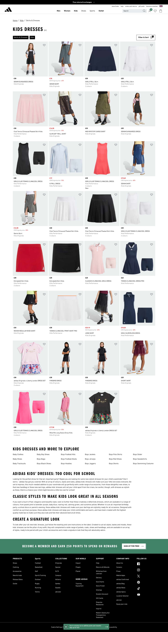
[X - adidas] (146, 576)
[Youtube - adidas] (146, 595)
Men (58, 11)
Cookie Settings (56, 627)
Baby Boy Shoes (43, 454)
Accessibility (112, 627)
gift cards (141, 6)
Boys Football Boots (69, 459)
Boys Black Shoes (44, 464)
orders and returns (131, 6)
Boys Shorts (114, 464)
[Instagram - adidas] (146, 570)
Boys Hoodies (66, 464)
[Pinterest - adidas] (146, 583)
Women (67, 11)
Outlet (101, 11)
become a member (152, 6)
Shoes (83, 11)
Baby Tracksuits (19, 464)
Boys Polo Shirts (115, 454)
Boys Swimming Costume (143, 464)
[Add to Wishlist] (44, 45)
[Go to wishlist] (155, 11)
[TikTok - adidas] (146, 589)
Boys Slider (137, 454)
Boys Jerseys (90, 459)
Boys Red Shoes (115, 459)
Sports (92, 11)
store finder (115, 6)
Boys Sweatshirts (140, 459)
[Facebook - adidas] (146, 564)
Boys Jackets (90, 454)
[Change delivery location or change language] (161, 6)
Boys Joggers (90, 464)
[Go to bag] (160, 11)
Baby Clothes (18, 454)
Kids (76, 11)
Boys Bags (41, 459)
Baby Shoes (17, 459)
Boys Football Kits (68, 454)
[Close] (66, 626)
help (122, 6)
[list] (74, 37)
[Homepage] (8, 10)
